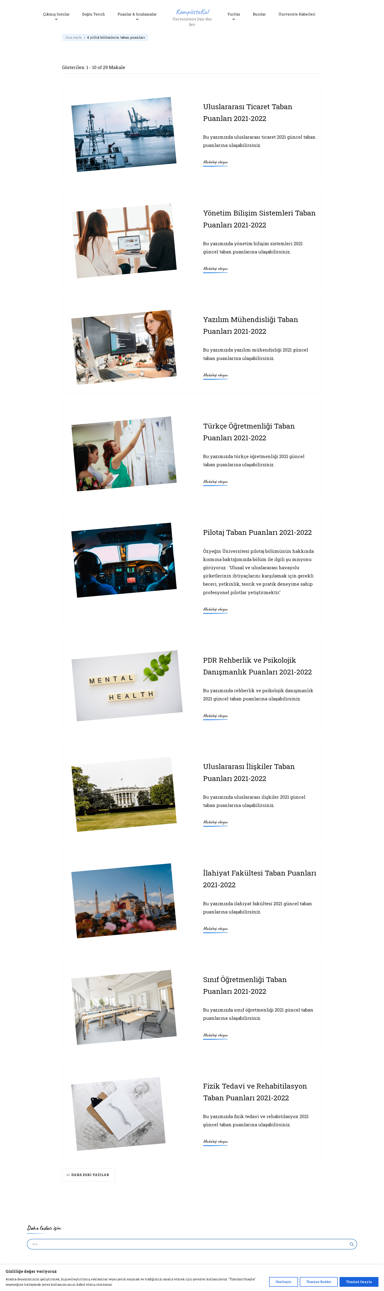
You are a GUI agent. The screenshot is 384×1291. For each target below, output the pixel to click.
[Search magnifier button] (352, 1244)
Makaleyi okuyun (215, 162)
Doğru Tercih (93, 14)
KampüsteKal (192, 11)
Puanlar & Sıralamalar (137, 14)
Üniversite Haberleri (296, 14)
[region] (192, 1278)
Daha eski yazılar (90, 1175)
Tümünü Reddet (318, 1282)
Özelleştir (284, 1282)
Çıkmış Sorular (56, 14)
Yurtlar (233, 14)
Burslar (259, 14)
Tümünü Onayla (359, 1282)
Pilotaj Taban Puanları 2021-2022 (257, 532)
